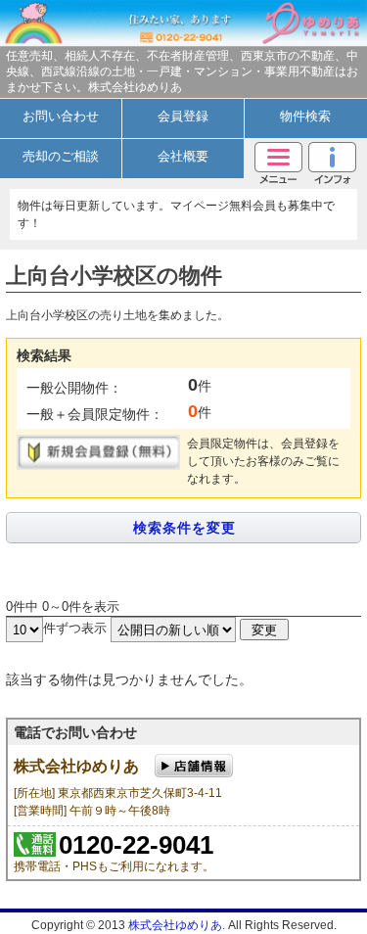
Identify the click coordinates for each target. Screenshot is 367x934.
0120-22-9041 (136, 845)
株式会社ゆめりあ (175, 925)
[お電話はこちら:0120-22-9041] (182, 23)
